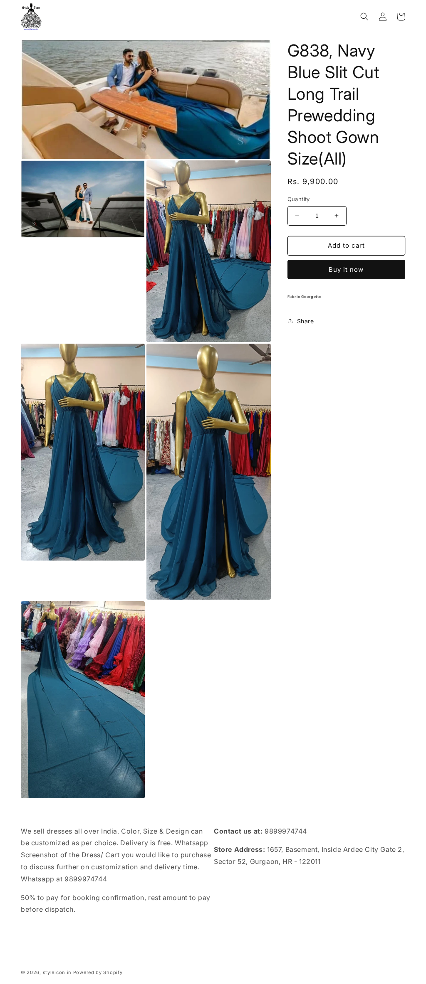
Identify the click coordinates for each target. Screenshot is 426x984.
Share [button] (305, 321)
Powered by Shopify (98, 972)
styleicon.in (57, 972)
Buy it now (346, 269)
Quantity (298, 199)
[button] (364, 16)
